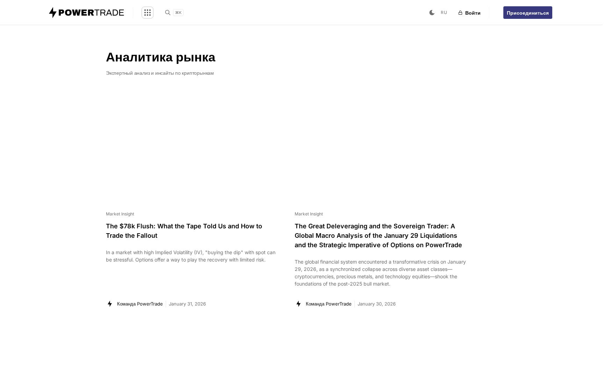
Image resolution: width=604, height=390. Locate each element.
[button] (444, 12)
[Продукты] (147, 13)
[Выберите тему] (432, 13)
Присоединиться (528, 13)
